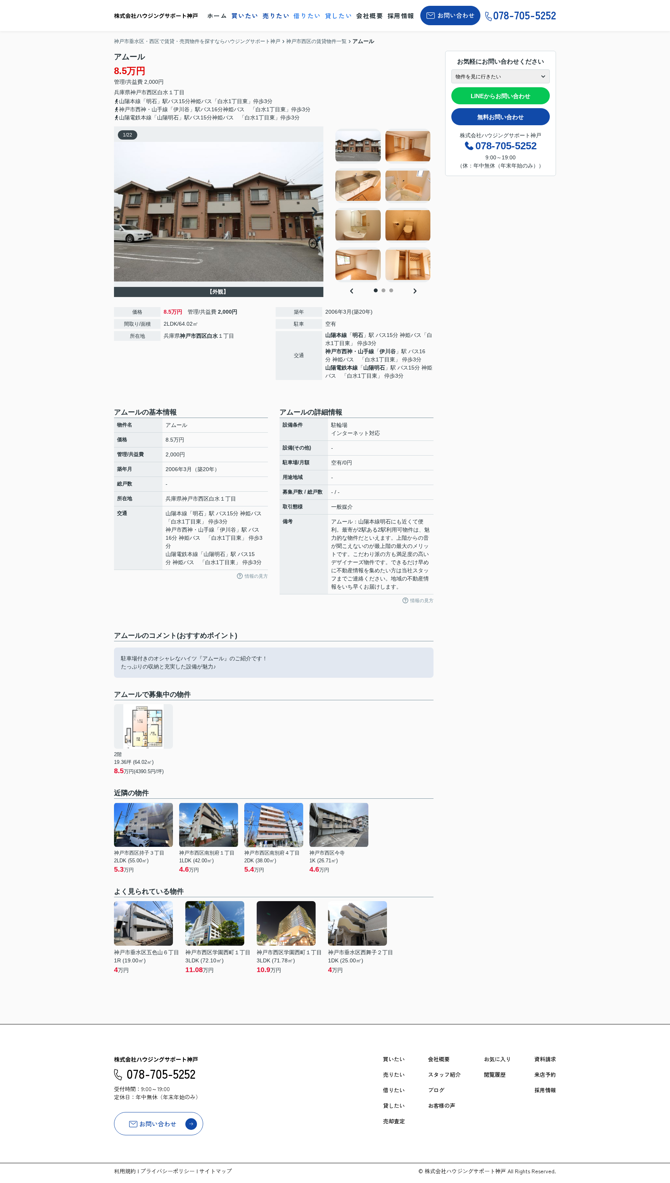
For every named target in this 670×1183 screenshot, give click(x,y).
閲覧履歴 (495, 1074)
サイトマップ (215, 1171)
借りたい (307, 15)
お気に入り (497, 1059)
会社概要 (369, 15)
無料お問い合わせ (500, 117)
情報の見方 (256, 576)
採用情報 (400, 15)
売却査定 (394, 1121)
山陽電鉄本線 (341, 367)
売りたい (276, 15)
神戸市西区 (143, 92)
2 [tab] (383, 290)
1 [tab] (376, 290)
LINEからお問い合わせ (500, 96)
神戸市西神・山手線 (349, 351)
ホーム (217, 15)
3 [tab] (391, 290)
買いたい (245, 15)
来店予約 (545, 1074)
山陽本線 (336, 335)
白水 (162, 92)
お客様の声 (441, 1105)
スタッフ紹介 (444, 1074)
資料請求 (545, 1059)
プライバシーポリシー (167, 1171)
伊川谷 (388, 351)
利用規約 (125, 1171)
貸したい (338, 15)
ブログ (436, 1090)
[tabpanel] (383, 205)
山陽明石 (374, 367)
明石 (357, 335)
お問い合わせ (456, 15)
